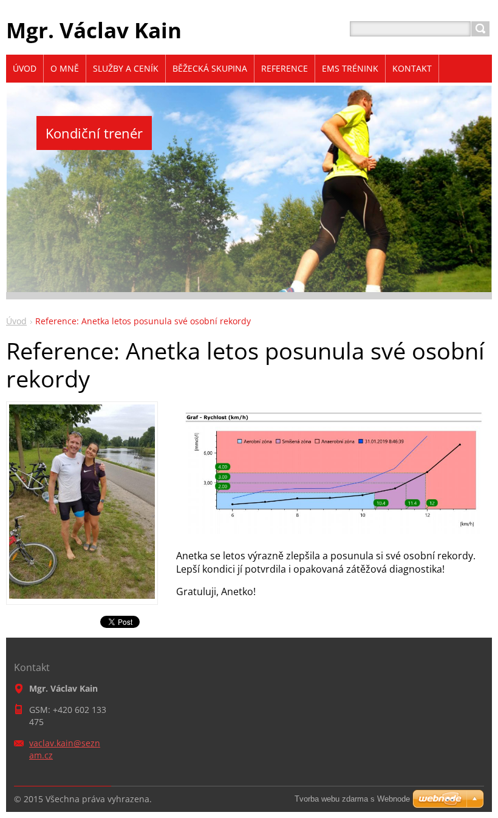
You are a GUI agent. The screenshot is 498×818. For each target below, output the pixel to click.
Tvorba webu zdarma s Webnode (352, 798)
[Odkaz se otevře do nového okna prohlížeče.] (82, 595)
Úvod (16, 321)
